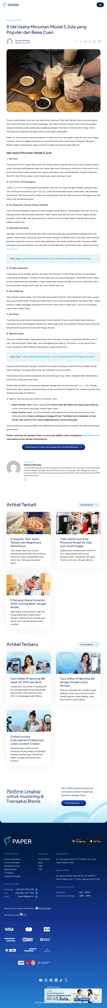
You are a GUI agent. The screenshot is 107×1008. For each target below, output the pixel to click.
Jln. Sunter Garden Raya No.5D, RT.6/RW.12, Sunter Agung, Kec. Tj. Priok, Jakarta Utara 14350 (78, 877)
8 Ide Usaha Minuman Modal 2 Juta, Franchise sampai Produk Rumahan (55, 258)
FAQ (40, 869)
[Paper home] (11, 4)
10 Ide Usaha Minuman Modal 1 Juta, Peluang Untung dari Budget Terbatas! (58, 356)
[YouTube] (85, 41)
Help (40, 866)
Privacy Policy (53, 987)
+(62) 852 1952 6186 (25, 889)
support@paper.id (26, 896)
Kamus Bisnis (44, 859)
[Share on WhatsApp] (80, 41)
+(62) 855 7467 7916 (24, 893)
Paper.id (81, 385)
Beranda (10, 20)
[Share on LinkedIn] (99, 41)
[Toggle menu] (100, 4)
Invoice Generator (12, 859)
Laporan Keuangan (12, 876)
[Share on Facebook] (94, 41)
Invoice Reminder (12, 862)
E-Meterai (8, 873)
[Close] (99, 990)
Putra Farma (12, 249)
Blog (40, 862)
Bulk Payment (10, 869)
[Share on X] (76, 41)
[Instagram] (90, 41)
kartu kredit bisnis (91, 435)
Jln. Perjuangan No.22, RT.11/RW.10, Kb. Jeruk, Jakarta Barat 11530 (76, 861)
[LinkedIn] (62, 479)
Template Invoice (12, 866)
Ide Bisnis (18, 20)
